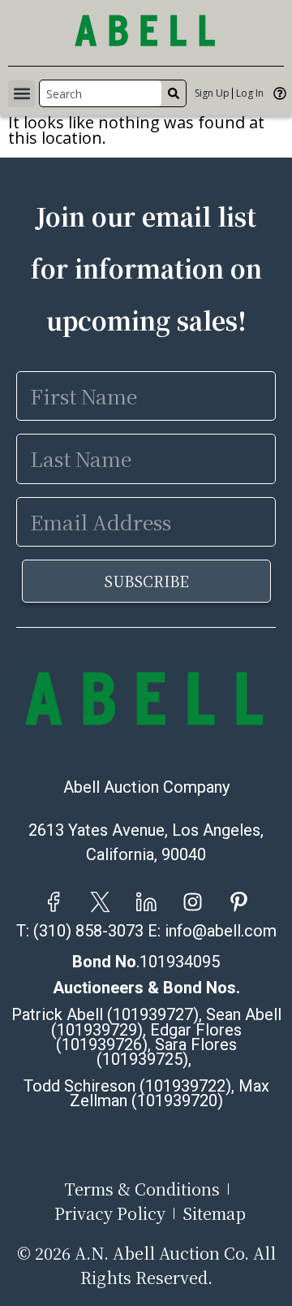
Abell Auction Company (146, 787)
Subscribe (146, 580)
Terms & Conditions (142, 1188)
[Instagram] (192, 902)
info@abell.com (221, 931)
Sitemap (214, 1213)
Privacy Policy (109, 1213)
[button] (21, 93)
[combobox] (100, 93)
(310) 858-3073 (88, 931)
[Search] (173, 93)
